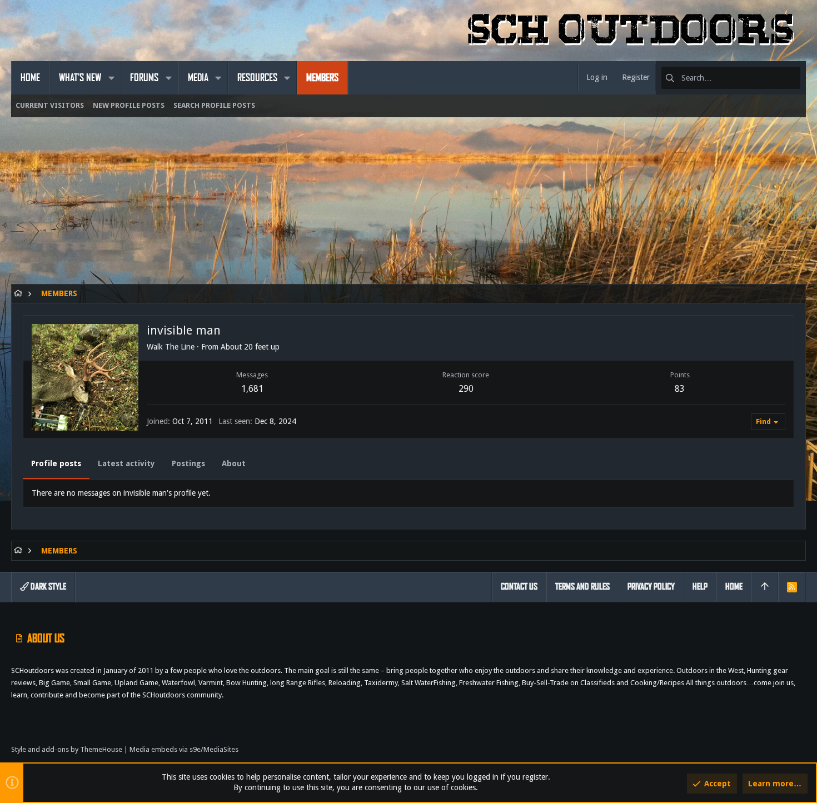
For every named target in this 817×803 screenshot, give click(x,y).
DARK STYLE (47, 586)
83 (680, 388)
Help (700, 586)
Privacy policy (651, 586)
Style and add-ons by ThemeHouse (66, 749)
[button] (111, 78)
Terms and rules (582, 586)
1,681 (252, 388)
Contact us (519, 586)
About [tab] (234, 463)
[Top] (764, 587)
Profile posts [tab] (56, 463)
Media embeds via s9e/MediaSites (183, 749)
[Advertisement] (344, 206)
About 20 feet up (250, 346)
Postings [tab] (188, 463)
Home (734, 586)
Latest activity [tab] (126, 463)
